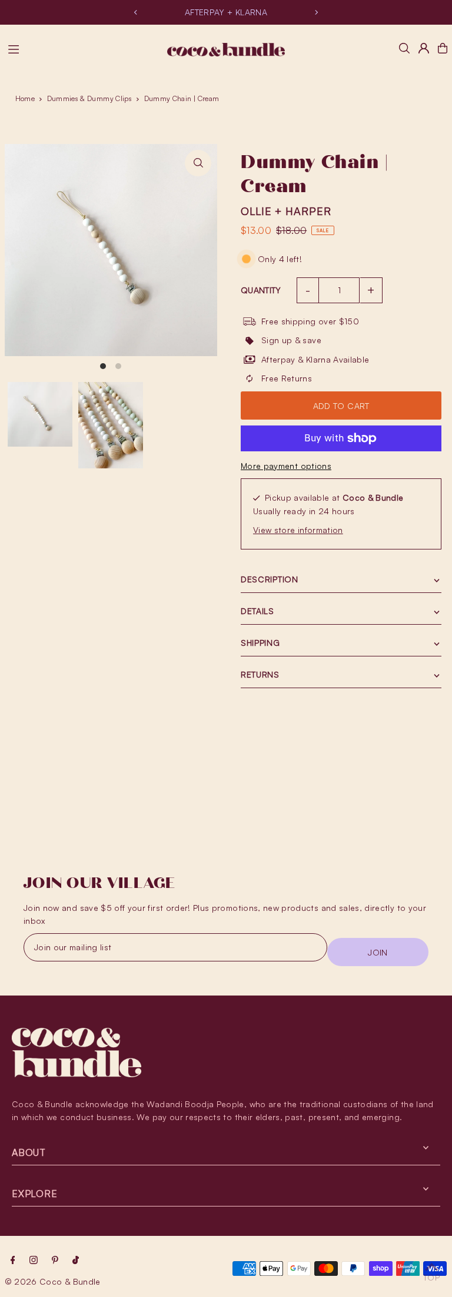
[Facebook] (13, 1260)
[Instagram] (33, 1260)
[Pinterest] (55, 1260)
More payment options (286, 466)
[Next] (316, 12)
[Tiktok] (75, 1260)
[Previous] (136, 12)
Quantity (261, 290)
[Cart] (442, 48)
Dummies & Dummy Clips (89, 98)
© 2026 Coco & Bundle (53, 1281)
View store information (298, 530)
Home (25, 98)
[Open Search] (404, 48)
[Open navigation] (82, 47)
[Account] (423, 48)
